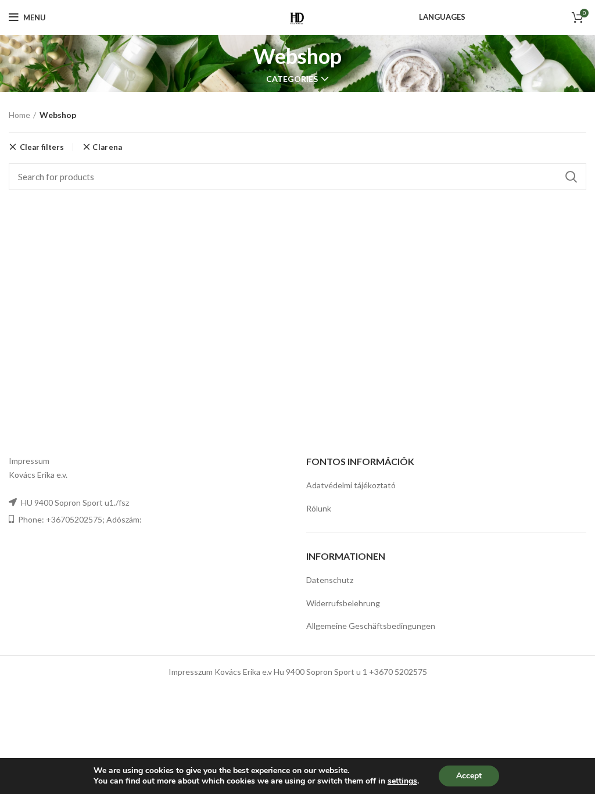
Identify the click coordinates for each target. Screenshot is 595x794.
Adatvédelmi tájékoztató (351, 485)
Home (19, 115)
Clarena (107, 147)
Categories (292, 79)
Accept (469, 775)
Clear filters (42, 147)
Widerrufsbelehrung (343, 603)
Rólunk (318, 508)
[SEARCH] (570, 176)
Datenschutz (329, 580)
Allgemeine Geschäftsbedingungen (370, 626)
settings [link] (402, 780)
